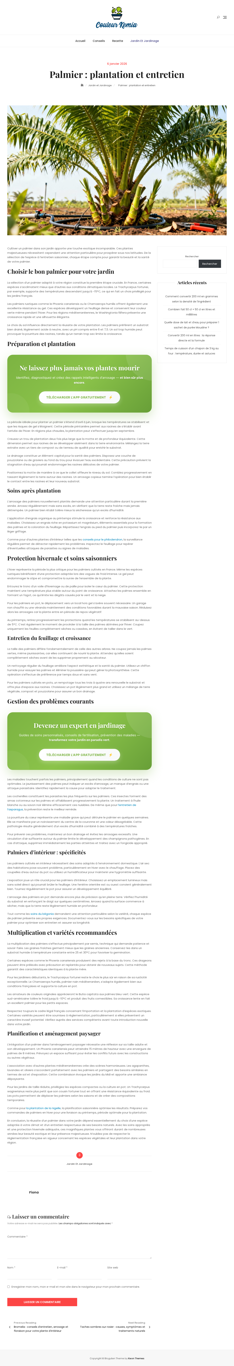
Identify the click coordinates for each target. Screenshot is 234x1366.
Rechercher (192, 256)
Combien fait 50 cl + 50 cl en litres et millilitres (191, 312)
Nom (11, 1267)
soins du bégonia (42, 914)
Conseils (99, 41)
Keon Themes (136, 1358)
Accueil (80, 41)
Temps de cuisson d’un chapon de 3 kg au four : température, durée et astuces (192, 351)
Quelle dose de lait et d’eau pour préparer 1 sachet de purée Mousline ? (191, 325)
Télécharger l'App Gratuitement (79, 397)
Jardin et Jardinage (144, 41)
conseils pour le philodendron (102, 539)
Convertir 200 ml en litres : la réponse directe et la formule (191, 338)
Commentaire (17, 1236)
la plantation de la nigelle (43, 1108)
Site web (112, 1267)
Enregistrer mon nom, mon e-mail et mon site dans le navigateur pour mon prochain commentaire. (76, 1287)
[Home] (82, 85)
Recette (117, 41)
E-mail (62, 1267)
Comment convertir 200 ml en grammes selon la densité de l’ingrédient (191, 299)
